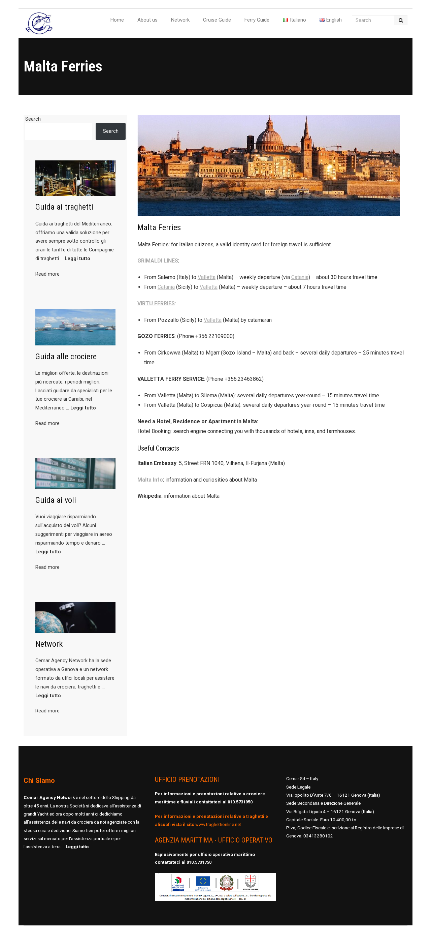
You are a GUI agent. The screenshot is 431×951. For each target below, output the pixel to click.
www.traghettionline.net (218, 824)
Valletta (207, 277)
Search (33, 119)
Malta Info (150, 480)
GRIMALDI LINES (157, 260)
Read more (47, 274)
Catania (299, 277)
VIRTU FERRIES (156, 303)
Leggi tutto (77, 259)
